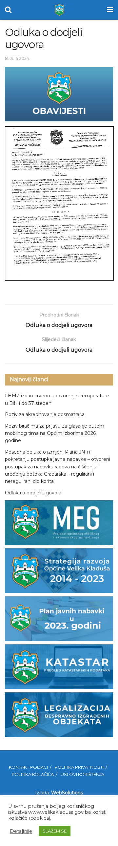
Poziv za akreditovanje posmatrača (45, 414)
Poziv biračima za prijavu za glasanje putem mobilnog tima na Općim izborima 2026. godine (54, 433)
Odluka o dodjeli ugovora (33, 493)
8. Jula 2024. (17, 58)
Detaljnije (21, 831)
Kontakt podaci (28, 767)
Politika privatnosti (79, 767)
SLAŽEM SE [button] (55, 831)
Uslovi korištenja (82, 774)
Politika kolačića (33, 774)
